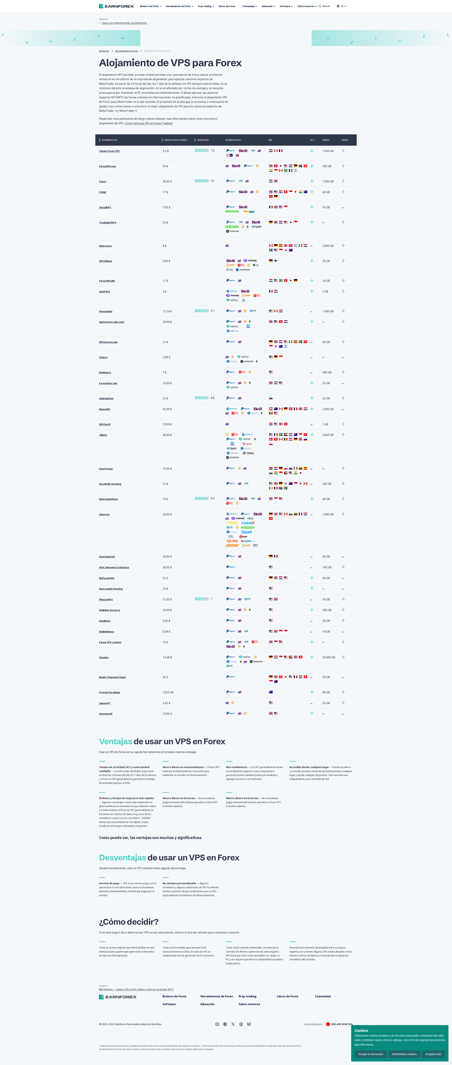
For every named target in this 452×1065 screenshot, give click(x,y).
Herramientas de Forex (178, 6)
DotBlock (104, 621)
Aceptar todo (433, 1054)
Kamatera (105, 246)
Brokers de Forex (149, 6)
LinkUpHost (106, 398)
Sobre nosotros (305, 6)
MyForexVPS (106, 578)
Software (285, 6)
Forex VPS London (110, 642)
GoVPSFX (104, 291)
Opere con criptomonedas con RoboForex (124, 23)
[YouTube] (217, 1024)
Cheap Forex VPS (109, 151)
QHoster (104, 514)
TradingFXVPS (107, 222)
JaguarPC (105, 703)
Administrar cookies (404, 1054)
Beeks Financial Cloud (112, 677)
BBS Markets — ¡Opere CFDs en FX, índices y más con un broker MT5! (136, 989)
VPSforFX (105, 424)
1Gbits (103, 435)
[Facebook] (241, 1024)
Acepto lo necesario (370, 1054)
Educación (267, 6)
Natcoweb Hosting (111, 588)
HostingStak (107, 556)
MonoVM (104, 409)
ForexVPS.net (107, 166)
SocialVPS (105, 207)
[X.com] (233, 1024)
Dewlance (105, 372)
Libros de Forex (227, 6)
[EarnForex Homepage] (116, 6)
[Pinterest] (225, 1024)
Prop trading (204, 6)
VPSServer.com (108, 342)
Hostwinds (105, 311)
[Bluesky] (249, 1024)
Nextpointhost (108, 499)
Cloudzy (104, 657)
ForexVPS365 (107, 280)
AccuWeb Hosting (110, 484)
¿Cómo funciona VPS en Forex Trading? (148, 123)
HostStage (106, 468)
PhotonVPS (106, 599)
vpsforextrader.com (111, 322)
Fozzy (102, 181)
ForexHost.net (108, 383)
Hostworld (105, 713)
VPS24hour (105, 261)
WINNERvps (106, 631)
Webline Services (109, 610)
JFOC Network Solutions (114, 567)
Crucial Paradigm (109, 692)
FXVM (102, 192)
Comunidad (249, 6)
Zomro (103, 357)
